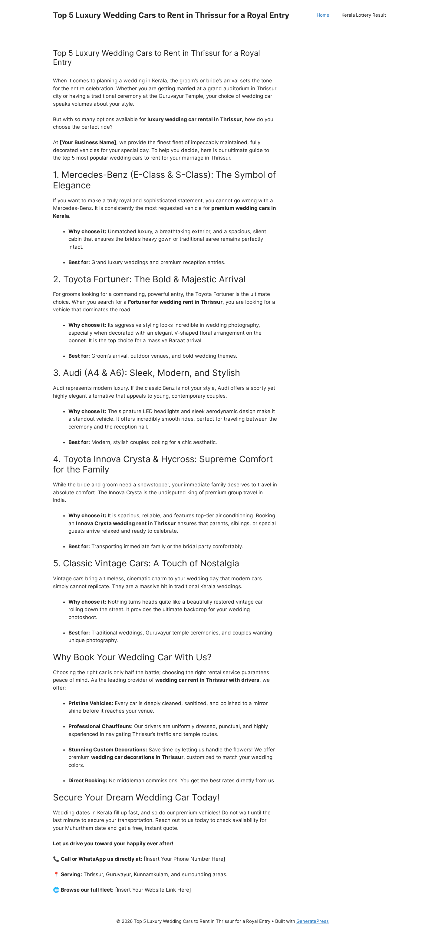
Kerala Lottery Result (363, 15)
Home (323, 15)
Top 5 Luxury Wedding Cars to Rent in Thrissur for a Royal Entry (171, 15)
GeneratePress (312, 921)
